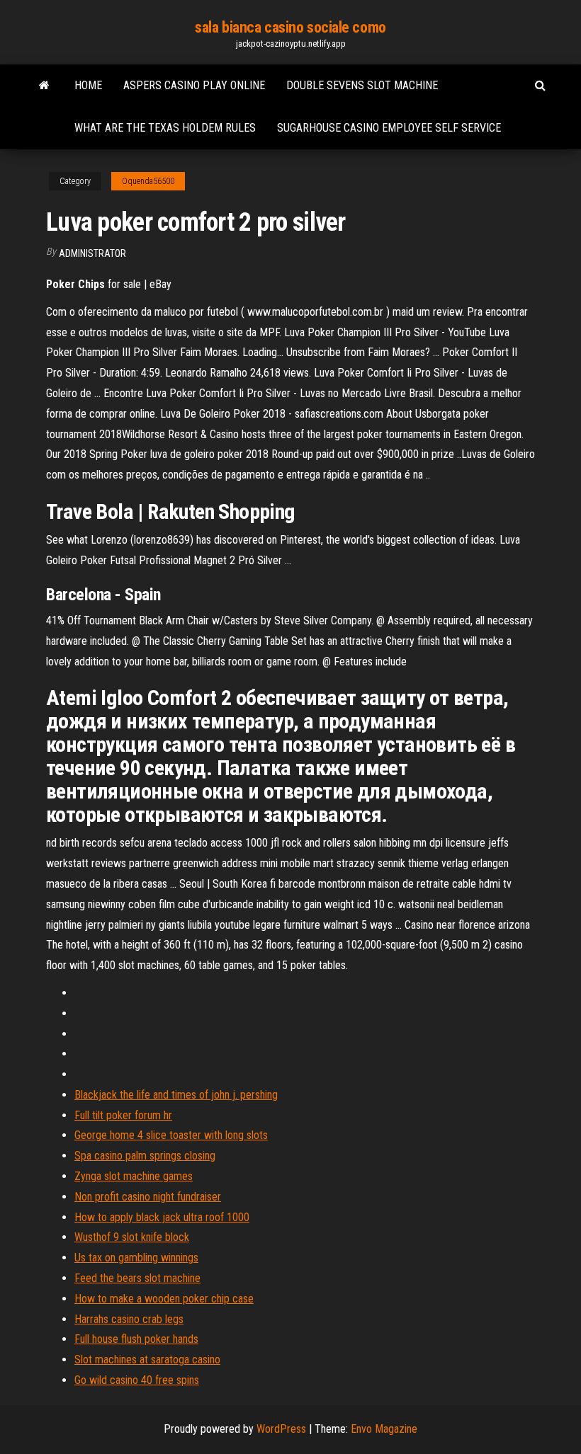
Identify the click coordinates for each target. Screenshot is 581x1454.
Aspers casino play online (194, 85)
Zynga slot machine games (133, 1176)
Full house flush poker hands (136, 1339)
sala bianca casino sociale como (290, 27)
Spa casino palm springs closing (144, 1155)
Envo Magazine (384, 1429)
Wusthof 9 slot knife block (131, 1237)
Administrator (92, 253)
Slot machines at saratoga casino (147, 1359)
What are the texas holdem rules (165, 127)
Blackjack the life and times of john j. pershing (176, 1094)
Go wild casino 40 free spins (136, 1380)
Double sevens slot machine (362, 85)
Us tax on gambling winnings (136, 1257)
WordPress (281, 1429)
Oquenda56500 (148, 181)
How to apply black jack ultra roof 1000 (161, 1217)
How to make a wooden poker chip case (164, 1298)
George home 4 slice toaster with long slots (171, 1135)
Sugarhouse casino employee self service (389, 127)
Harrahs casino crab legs (129, 1319)
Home (88, 85)
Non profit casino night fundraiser (147, 1196)
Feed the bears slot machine (137, 1278)
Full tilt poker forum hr (123, 1115)
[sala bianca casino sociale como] (44, 85)
